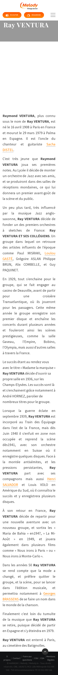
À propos (7, 658)
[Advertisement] (29, 72)
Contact (16, 658)
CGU (36, 658)
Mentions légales (50, 658)
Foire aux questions (27, 658)
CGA (42, 658)
